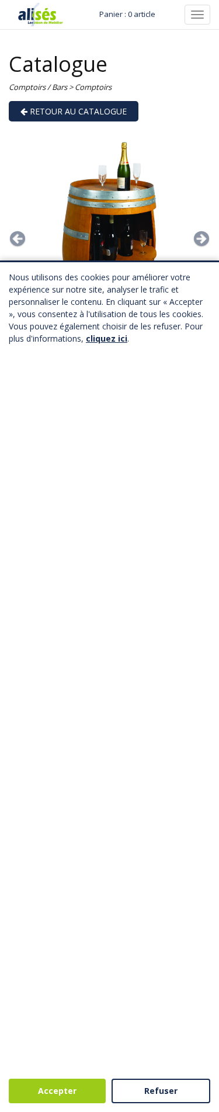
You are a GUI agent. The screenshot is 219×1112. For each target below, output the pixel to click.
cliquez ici (106, 338)
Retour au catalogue (77, 111)
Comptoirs (93, 87)
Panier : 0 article (127, 14)
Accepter (57, 1090)
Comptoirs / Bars (38, 87)
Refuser (161, 1090)
